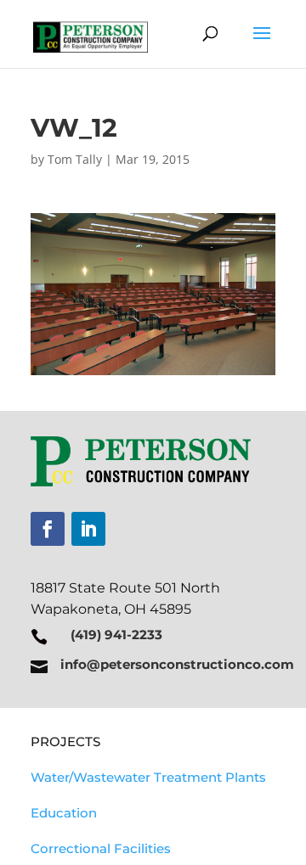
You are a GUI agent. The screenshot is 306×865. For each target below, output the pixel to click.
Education (64, 813)
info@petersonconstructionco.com (177, 664)
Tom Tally (75, 159)
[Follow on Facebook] (48, 529)
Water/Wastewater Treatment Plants (148, 777)
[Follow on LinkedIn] (88, 529)
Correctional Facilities (101, 848)
